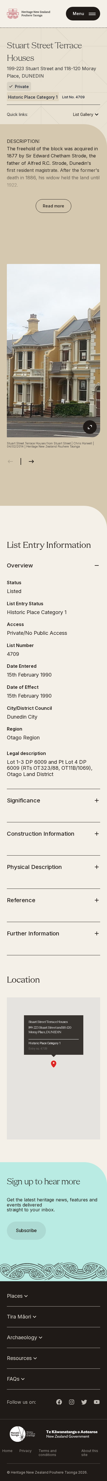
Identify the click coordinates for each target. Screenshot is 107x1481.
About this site (89, 1452)
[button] (53, 740)
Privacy (25, 1451)
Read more (53, 205)
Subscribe (26, 1230)
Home (7, 1451)
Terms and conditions (47, 1452)
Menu (78, 13)
